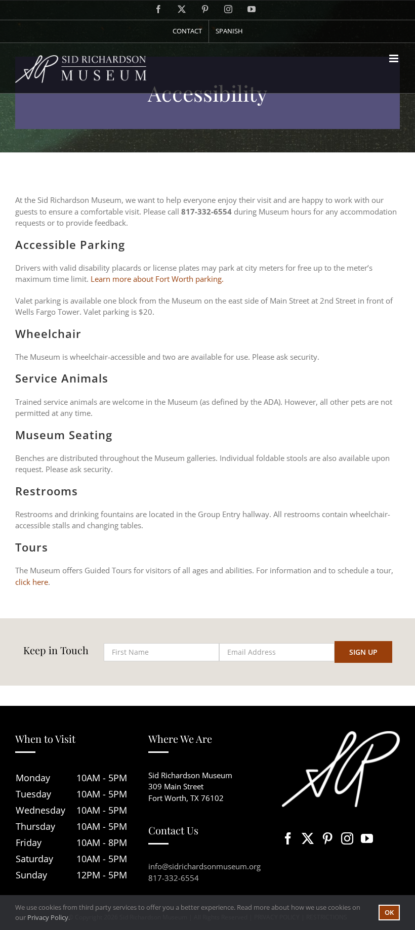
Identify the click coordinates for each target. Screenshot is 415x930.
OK (389, 912)
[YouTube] (367, 838)
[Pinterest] (327, 838)
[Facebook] (288, 838)
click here (31, 582)
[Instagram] (347, 838)
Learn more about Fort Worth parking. (157, 279)
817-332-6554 (173, 878)
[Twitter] (308, 838)
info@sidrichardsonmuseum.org (204, 866)
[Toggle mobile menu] (394, 58)
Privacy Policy (47, 917)
